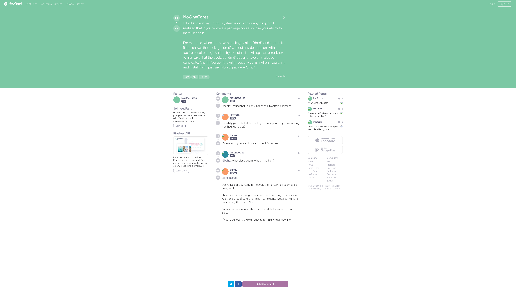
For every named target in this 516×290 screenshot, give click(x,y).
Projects (331, 165)
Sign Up (504, 4)
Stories (58, 4)
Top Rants (46, 4)
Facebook (332, 177)
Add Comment (265, 284)
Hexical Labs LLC (332, 186)
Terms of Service (332, 188)
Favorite (281, 76)
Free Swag (313, 171)
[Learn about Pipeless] (190, 145)
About (310, 161)
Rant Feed (31, 4)
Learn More (181, 170)
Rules (329, 161)
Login (491, 4)
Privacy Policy (314, 188)
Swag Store (313, 168)
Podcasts (331, 174)
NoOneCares (195, 17)
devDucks (312, 174)
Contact (311, 177)
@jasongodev (230, 177)
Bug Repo (331, 168)
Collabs (69, 4)
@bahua (227, 160)
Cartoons (331, 171)
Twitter (330, 181)
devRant (312, 186)
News (310, 165)
